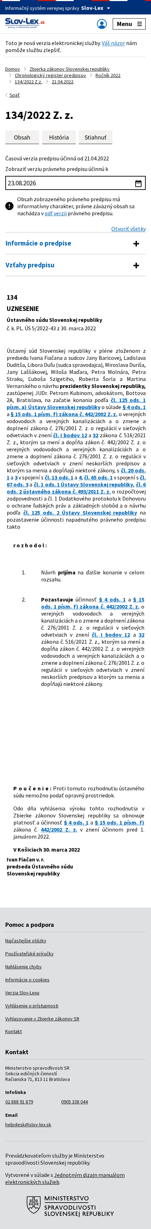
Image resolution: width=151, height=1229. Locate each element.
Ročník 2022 (108, 75)
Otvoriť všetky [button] (128, 228)
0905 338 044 (74, 1102)
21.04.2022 (62, 81)
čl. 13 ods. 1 (59, 477)
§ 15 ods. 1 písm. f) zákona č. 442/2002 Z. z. (64, 414)
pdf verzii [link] (56, 213)
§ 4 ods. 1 (134, 406)
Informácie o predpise (38, 243)
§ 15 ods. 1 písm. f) (119, 822)
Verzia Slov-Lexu (22, 992)
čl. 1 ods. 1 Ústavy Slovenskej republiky (83, 484)
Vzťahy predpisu (30, 265)
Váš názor (113, 42)
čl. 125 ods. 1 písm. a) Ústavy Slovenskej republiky (76, 403)
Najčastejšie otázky (25, 940)
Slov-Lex (92, 7)
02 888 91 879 (19, 1102)
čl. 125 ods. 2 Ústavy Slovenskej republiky (80, 512)
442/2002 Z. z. (59, 829)
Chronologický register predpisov (50, 75)
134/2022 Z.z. (28, 81)
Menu (124, 24)
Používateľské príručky (29, 953)
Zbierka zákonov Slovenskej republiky (69, 69)
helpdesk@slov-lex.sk (28, 1124)
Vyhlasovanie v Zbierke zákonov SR (42, 1018)
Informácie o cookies (27, 979)
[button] (95, 137)
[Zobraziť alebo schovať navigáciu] (102, 24)
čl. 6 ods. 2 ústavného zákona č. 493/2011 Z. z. (76, 488)
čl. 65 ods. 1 (98, 477)
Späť (14, 95)
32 (95, 435)
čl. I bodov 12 (70, 435)
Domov (12, 69)
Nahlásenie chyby (23, 966)
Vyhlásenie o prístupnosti (31, 1005)
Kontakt (13, 1031)
